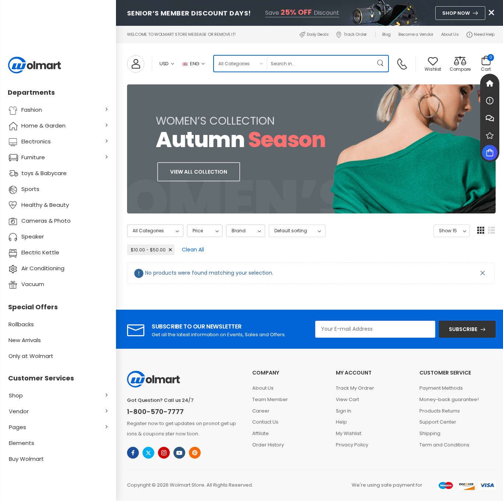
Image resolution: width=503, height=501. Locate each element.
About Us (450, 34)
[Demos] (489, 83)
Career (261, 410)
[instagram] (164, 453)
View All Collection (198, 171)
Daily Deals (317, 34)
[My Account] (135, 64)
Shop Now (456, 13)
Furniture (33, 157)
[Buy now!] (489, 152)
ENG (194, 63)
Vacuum (32, 284)
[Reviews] (489, 135)
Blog (386, 34)
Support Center (437, 421)
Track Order (355, 34)
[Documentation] (489, 100)
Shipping (429, 433)
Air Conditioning (42, 268)
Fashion (31, 110)
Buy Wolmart (26, 459)
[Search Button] (380, 64)
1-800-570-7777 (155, 411)
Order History (268, 444)
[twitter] (148, 453)
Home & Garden (43, 125)
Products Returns (439, 410)
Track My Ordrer (355, 388)
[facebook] (133, 453)
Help (341, 421)
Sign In (343, 410)
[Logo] (58, 65)
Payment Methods (441, 388)
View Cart (347, 399)
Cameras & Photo (46, 221)
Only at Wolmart (30, 356)
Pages (17, 427)
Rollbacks (21, 324)
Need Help (484, 34)
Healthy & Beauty (45, 205)
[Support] (489, 118)
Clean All (193, 249)
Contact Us (265, 421)
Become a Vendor (415, 34)
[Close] (482, 273)
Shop (16, 395)
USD (164, 63)
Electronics (36, 141)
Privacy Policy (352, 444)
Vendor (19, 411)
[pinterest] (195, 453)
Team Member (270, 399)
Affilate (260, 433)
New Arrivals (24, 340)
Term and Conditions (444, 444)
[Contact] (403, 63)
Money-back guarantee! (449, 399)
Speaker (32, 236)
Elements (21, 443)
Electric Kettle (40, 252)
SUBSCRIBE (463, 329)
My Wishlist (348, 433)
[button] (480, 230)
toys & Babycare (44, 173)
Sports (30, 189)
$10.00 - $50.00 (148, 250)
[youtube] (179, 453)
